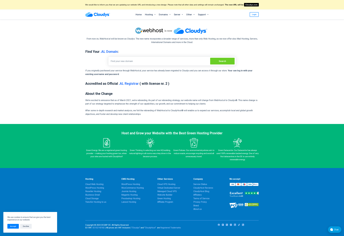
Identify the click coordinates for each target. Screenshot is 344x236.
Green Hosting (164, 198)
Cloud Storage (92, 198)
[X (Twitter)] (227, 225)
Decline (26, 226)
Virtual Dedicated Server (168, 188)
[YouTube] (223, 225)
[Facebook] (219, 225)
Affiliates (197, 195)
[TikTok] (239, 225)
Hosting (149, 14)
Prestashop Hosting (130, 198)
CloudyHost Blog (201, 191)
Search (222, 61)
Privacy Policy (200, 202)
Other (189, 14)
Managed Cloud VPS (167, 191)
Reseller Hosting (93, 191)
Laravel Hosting (128, 202)
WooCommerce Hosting (132, 188)
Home (139, 14)
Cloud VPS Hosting (166, 184)
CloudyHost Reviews (203, 188)
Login (254, 14)
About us (197, 209)
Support (202, 14)
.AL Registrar (129, 84)
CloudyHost (150, 227)
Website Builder (164, 195)
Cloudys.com (251, 5)
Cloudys (135, 227)
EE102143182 (99, 227)
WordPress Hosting (94, 188)
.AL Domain (109, 52)
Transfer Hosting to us (95, 202)
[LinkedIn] (235, 225)
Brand (196, 205)
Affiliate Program (165, 202)
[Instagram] (231, 225)
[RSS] (243, 225)
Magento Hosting (129, 195)
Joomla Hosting (128, 191)
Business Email (92, 195)
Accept (13, 226)
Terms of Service (201, 198)
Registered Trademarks (170, 227)
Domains (163, 14)
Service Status (200, 184)
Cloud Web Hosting (94, 184)
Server (177, 14)
